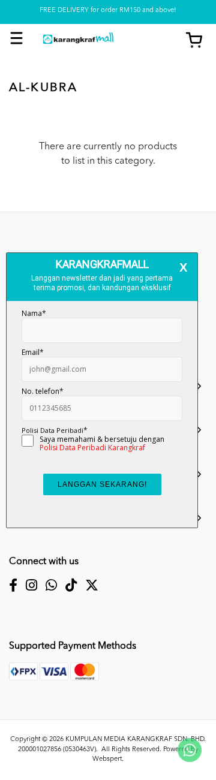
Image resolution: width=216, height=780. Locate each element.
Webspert (107, 759)
